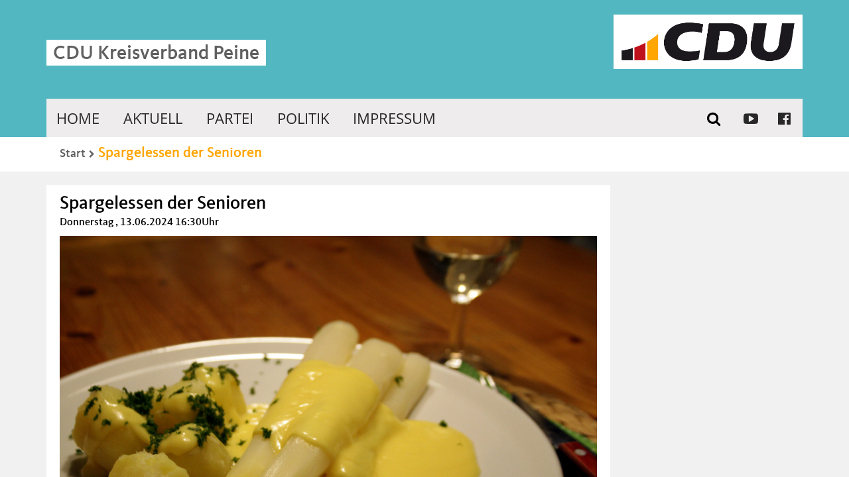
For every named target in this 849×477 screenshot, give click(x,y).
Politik (303, 118)
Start (73, 154)
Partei (229, 118)
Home (77, 118)
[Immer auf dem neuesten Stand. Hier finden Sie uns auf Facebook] (784, 118)
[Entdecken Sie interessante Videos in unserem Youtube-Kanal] (751, 118)
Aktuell (152, 118)
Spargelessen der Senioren (180, 153)
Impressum (394, 118)
